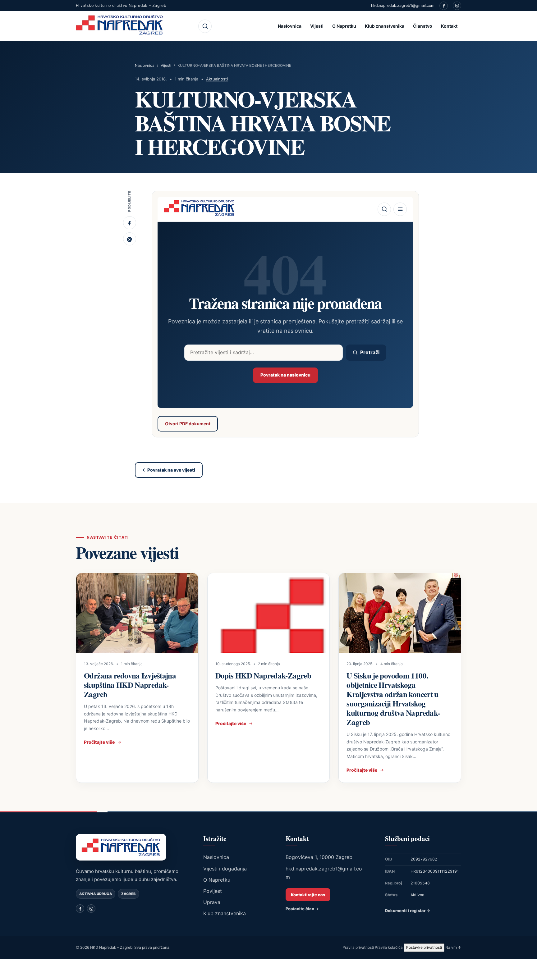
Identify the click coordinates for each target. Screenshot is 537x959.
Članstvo (422, 26)
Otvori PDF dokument (187, 423)
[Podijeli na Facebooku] (129, 222)
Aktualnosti (217, 78)
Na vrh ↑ (453, 947)
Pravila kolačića (389, 947)
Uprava (211, 902)
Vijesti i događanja (225, 868)
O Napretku (344, 26)
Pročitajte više (99, 742)
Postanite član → (302, 908)
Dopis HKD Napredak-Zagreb (263, 675)
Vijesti (317, 26)
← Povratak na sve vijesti (168, 470)
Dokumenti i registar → (407, 910)
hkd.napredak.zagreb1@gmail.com (402, 5)
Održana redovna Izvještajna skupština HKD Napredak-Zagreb (130, 685)
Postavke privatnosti (424, 947)
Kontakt (449, 26)
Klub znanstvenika (384, 26)
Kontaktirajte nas (308, 894)
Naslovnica (289, 26)
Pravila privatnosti (358, 947)
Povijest (212, 891)
